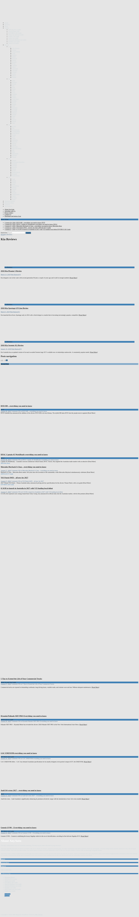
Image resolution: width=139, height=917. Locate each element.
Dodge (14, 77)
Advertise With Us (5, 862)
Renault (14, 174)
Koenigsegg (15, 130)
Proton (14, 169)
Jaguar (14, 121)
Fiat (13, 85)
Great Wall (15, 99)
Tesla (13, 191)
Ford (13, 87)
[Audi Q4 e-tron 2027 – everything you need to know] (20, 787)
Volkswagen (15, 194)
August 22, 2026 (6, 796)
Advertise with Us (10, 211)
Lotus (14, 138)
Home (6, 23)
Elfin (13, 80)
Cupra (14, 74)
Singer (14, 181)
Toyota (14, 192)
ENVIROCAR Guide (14, 33)
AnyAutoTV (8, 206)
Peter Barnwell (15, 274)
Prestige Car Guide (14, 41)
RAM (14, 170)
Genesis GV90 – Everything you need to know (18, 828)
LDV (13, 136)
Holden (14, 101)
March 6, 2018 (5, 312)
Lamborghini (16, 131)
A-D (9, 46)
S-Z (9, 177)
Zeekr (14, 199)
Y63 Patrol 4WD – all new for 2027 (14, 478)
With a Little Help (6, 870)
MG (13, 150)
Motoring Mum (9, 203)
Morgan (14, 155)
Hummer (14, 108)
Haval (14, 102)
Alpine (14, 50)
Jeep (13, 123)
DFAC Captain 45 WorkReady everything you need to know (24, 455)
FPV (13, 91)
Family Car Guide (13, 36)
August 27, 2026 (6, 470)
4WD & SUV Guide (14, 29)
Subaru (14, 187)
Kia (13, 128)
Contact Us (8, 214)
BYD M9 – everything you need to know (16, 406)
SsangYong (15, 186)
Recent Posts (5, 364)
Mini (13, 152)
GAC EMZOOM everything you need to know (19, 753)
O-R (9, 158)
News (6, 26)
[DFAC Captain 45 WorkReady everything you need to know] (37, 451)
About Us (3, 859)
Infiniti (14, 114)
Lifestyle (7, 204)
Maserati (14, 141)
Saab (13, 179)
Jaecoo (14, 119)
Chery (14, 67)
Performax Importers (18, 162)
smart (13, 184)
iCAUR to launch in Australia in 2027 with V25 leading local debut (27, 488)
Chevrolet (15, 68)
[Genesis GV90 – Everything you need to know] (20, 824)
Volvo (14, 196)
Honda (14, 104)
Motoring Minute (10, 201)
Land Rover (15, 133)
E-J (9, 79)
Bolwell (14, 58)
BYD (13, 63)
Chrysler (14, 70)
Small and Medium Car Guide (17, 40)
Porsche (14, 167)
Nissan (14, 157)
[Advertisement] (35, 16)
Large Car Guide (13, 38)
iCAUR (14, 111)
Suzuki (14, 189)
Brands (7, 45)
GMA (14, 96)
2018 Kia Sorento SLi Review (12, 345)
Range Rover (16, 172)
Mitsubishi (15, 153)
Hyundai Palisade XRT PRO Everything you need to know (24, 716)
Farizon (14, 82)
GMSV (14, 97)
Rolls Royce (15, 175)
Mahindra (15, 140)
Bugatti (14, 62)
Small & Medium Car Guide (13, 884)
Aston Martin (16, 51)
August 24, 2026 (6, 758)
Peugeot (14, 164)
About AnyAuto (9, 209)
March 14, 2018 (5, 274)
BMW (14, 57)
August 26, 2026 (6, 721)
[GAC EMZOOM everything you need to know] (20, 749)
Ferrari (14, 84)
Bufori (14, 60)
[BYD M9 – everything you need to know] (37, 402)
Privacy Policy (9, 213)
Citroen (14, 72)
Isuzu (13, 116)
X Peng (14, 198)
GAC (13, 92)
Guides (7, 28)
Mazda (14, 145)
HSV (13, 106)
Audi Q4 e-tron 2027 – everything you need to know (21, 790)
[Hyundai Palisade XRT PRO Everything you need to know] (20, 712)
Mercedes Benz (16, 148)
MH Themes (39, 914)
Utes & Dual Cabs (13, 31)
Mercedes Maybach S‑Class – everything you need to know (23, 467)
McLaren (15, 147)
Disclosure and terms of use (13, 216)
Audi (13, 53)
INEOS (14, 113)
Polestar (14, 165)
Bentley (14, 55)
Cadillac (14, 65)
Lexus (14, 135)
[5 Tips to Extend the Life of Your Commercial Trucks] (37, 675)
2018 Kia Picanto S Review (11, 271)
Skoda (14, 182)
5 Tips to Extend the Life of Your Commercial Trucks (21, 679)
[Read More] (73, 278)
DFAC (14, 75)
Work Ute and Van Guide (16, 34)
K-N (9, 124)
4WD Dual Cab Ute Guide (13, 889)
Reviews (7, 24)
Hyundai (14, 109)
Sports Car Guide (13, 43)
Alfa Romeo (15, 48)
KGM (14, 126)
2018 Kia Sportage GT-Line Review (14, 308)
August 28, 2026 (6, 411)
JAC (13, 118)
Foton (14, 89)
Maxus (14, 143)
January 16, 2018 (6, 349)
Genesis (14, 94)
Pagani (14, 160)
